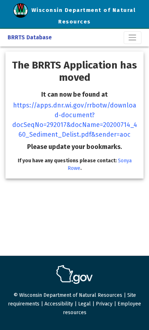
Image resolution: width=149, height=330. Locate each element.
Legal (84, 304)
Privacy (104, 304)
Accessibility (58, 304)
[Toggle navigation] (132, 37)
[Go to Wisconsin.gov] (74, 274)
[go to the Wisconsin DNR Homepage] (22, 10)
